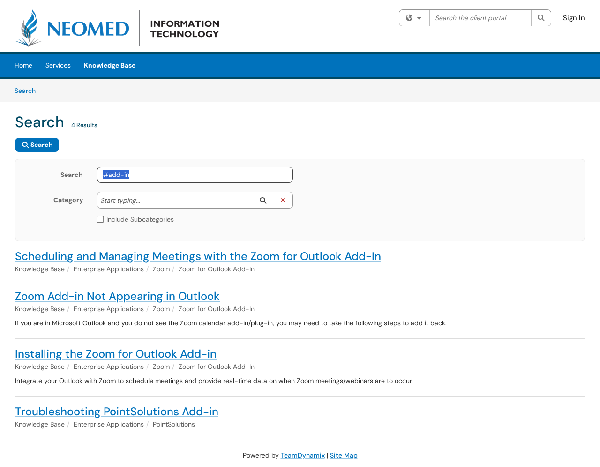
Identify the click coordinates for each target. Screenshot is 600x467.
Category (68, 200)
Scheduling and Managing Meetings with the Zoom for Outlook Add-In (198, 256)
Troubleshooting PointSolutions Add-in (116, 411)
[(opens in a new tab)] (120, 28)
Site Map (344, 455)
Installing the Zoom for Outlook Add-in (116, 353)
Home (23, 65)
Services (58, 65)
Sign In (574, 18)
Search (28, 90)
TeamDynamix (303, 455)
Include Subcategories (140, 219)
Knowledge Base (109, 65)
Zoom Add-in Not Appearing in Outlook (117, 296)
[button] (263, 200)
